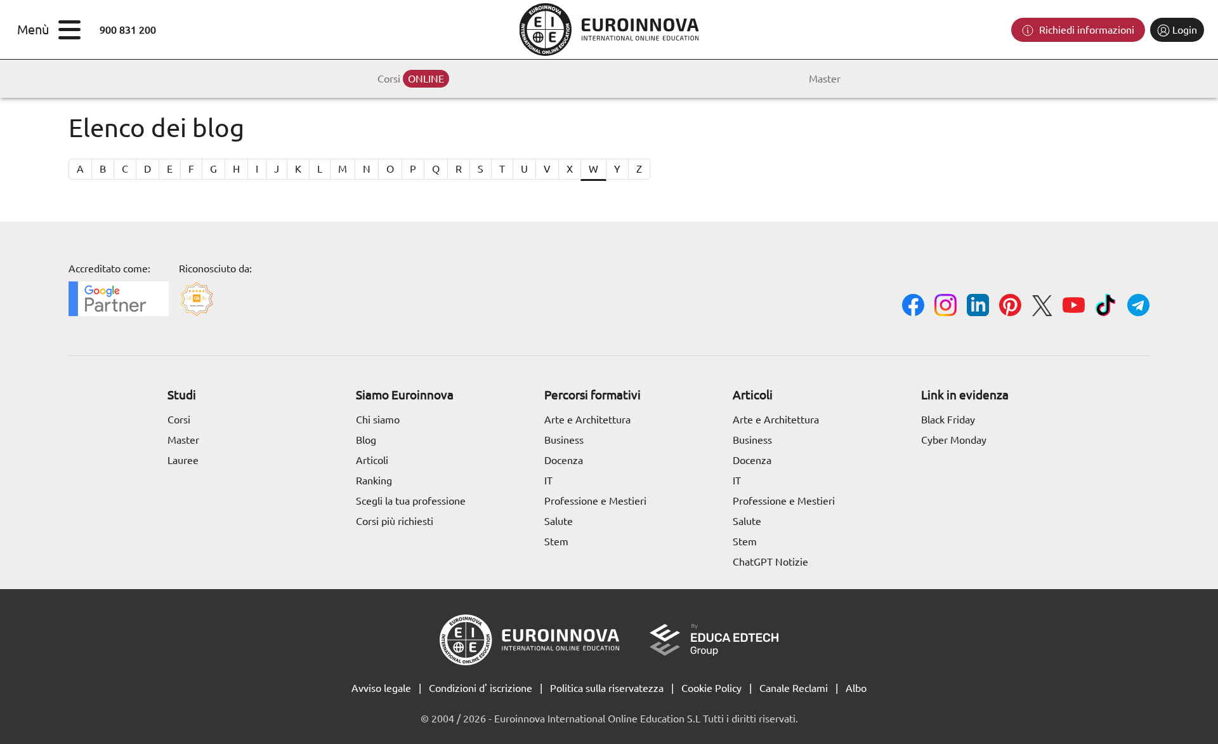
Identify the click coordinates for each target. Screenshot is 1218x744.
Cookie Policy (711, 688)
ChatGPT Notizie (770, 562)
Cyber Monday (953, 440)
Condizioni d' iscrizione (480, 688)
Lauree (183, 460)
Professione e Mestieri (595, 501)
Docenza (563, 460)
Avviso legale (381, 688)
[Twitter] (1041, 307)
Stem (556, 541)
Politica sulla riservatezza (607, 688)
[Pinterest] (1010, 307)
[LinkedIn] (978, 307)
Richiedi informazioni (1085, 30)
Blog (366, 440)
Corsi (410, 78)
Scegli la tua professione (411, 501)
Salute (558, 521)
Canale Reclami (793, 688)
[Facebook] (913, 307)
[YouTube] (1074, 307)
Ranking (374, 480)
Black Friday (948, 419)
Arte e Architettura (587, 419)
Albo (856, 688)
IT (548, 480)
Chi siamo (378, 419)
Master (825, 78)
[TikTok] (1106, 307)
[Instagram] (945, 307)
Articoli (372, 460)
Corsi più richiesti (394, 521)
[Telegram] (1138, 307)
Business (564, 440)
